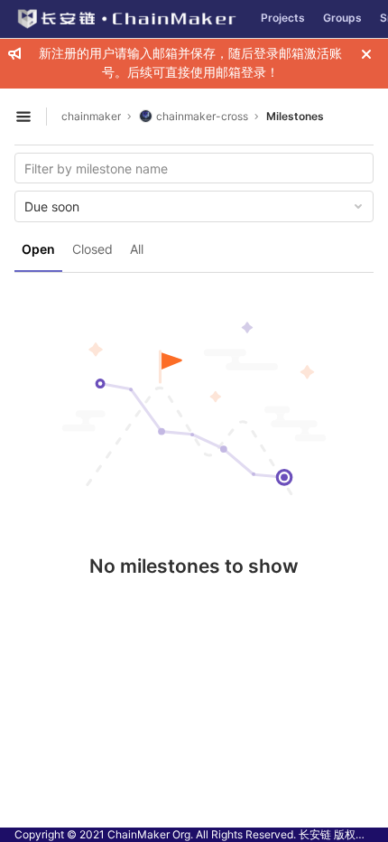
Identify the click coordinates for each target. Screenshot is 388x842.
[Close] (366, 54)
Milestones (295, 116)
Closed (92, 249)
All (136, 249)
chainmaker (91, 116)
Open (38, 249)
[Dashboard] (126, 19)
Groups (342, 17)
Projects (283, 17)
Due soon (51, 206)
